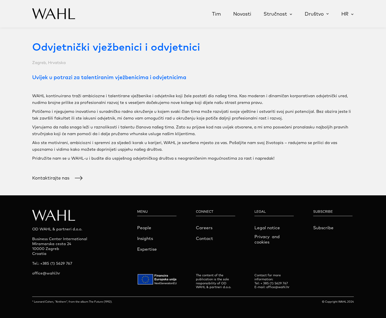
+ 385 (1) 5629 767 (274, 283)
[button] (278, 14)
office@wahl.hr (278, 287)
